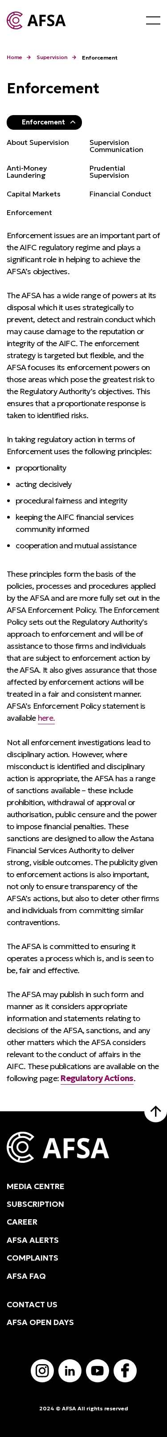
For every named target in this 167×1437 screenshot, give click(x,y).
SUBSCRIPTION (35, 1204)
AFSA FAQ (26, 1276)
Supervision (52, 57)
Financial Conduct (120, 193)
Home (14, 57)
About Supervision (38, 142)
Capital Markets (34, 193)
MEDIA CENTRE (36, 1186)
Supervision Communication (116, 146)
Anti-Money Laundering (27, 171)
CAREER (22, 1222)
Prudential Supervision (109, 171)
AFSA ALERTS (33, 1240)
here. (46, 718)
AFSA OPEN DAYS (40, 1322)
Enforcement (43, 122)
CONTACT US (32, 1304)
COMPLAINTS (32, 1258)
